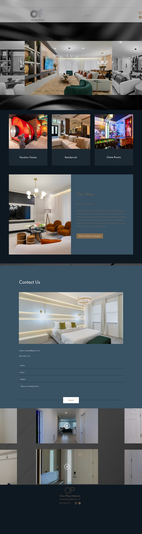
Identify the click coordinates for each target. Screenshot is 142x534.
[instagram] (76, 503)
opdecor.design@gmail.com (29, 350)
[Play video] (67, 426)
